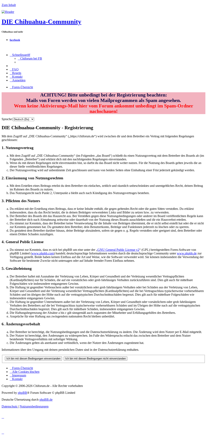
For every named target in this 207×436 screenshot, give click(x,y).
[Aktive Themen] (8, 12)
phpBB (22, 392)
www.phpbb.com (43, 253)
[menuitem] (30, 58)
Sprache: (7, 119)
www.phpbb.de (187, 253)
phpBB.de (46, 399)
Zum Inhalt (9, 5)
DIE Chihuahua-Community (41, 21)
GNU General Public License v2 (118, 249)
